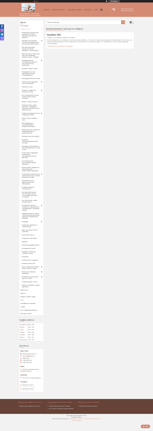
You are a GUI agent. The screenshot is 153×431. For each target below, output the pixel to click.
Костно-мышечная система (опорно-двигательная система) (30, 96)
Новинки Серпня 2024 (28, 263)
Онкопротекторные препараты (88, 406)
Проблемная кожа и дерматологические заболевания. (28, 182)
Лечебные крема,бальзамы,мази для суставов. (30, 141)
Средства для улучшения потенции (59, 406)
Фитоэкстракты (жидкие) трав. (29, 119)
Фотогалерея (24, 26)
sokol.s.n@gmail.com (28, 356)
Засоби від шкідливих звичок (30, 245)
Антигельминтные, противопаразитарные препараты (29, 162)
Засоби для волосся (28, 235)
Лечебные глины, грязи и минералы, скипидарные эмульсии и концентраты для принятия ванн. (30, 107)
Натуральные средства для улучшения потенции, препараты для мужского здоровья (30, 35)
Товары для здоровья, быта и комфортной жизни (31, 114)
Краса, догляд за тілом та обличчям (30, 230)
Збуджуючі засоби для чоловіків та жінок (29, 252)
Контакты (87, 10)
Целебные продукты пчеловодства (28, 188)
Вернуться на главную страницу (60, 46)
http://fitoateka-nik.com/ (29, 354)
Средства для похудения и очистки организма (30, 82)
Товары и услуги (58, 10)
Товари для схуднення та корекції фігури (29, 225)
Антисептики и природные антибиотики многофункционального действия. (30, 155)
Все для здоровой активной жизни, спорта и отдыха (30, 267)
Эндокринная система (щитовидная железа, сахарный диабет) (28, 73)
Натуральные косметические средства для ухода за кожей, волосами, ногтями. (31, 175)
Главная (46, 10)
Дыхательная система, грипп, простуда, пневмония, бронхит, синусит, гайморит (31, 55)
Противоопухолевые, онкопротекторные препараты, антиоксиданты (30, 48)
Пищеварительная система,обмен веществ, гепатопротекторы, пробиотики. (29, 63)
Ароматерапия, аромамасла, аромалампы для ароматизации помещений (30, 169)
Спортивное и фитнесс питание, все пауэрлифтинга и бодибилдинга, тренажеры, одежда (31, 207)
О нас (96, 10)
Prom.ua (84, 415)
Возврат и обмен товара (27, 297)
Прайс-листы (24, 290)
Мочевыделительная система (31, 78)
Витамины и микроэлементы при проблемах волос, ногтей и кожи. (31, 147)
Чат (147, 426)
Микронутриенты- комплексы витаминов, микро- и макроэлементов (31, 131)
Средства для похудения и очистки (29, 406)
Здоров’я (24, 241)
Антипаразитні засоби (28, 248)
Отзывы (22, 307)
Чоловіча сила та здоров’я (30, 260)
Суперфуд (25, 221)
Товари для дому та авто (29, 282)
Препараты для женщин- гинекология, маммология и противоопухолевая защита (30, 42)
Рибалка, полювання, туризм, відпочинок (31, 286)
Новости (23, 293)
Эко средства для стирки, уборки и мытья (29, 201)
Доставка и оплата (75, 10)
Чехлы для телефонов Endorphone (28, 272)
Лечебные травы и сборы (29, 68)
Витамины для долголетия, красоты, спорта (30, 277)
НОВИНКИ (25, 257)
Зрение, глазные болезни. (30, 102)
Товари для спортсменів (29, 238)
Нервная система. (27, 87)
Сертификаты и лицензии (28, 303)
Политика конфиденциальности (92, 418)
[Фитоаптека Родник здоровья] (28, 7)
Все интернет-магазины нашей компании (61, 408)
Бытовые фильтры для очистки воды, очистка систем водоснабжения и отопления (29, 194)
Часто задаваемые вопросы (28, 310)
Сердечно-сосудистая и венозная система (29, 91)
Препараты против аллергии (30, 136)
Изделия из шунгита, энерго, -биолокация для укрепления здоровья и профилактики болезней (30, 216)
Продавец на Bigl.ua (76, 417)
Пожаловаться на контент (76, 418)
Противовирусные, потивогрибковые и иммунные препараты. (28, 124)
